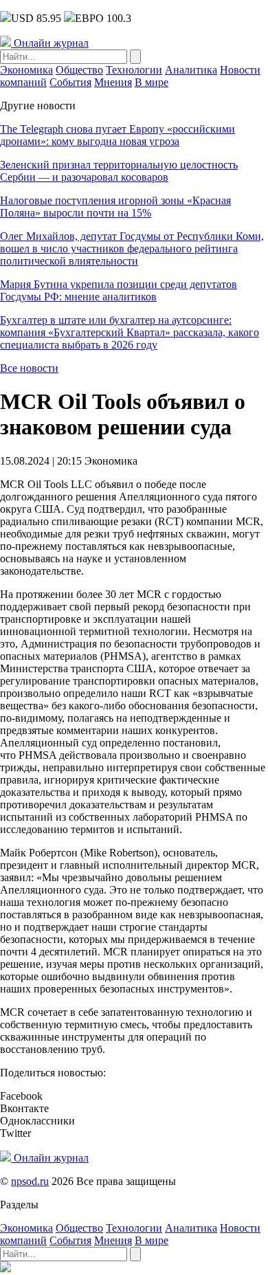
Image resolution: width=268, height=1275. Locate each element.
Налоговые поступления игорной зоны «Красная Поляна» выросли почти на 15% (115, 207)
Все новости (29, 368)
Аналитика (191, 70)
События (70, 82)
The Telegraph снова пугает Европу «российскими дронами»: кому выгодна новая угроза (117, 135)
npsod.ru (30, 1181)
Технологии (134, 70)
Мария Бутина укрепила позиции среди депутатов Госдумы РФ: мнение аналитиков (118, 290)
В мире (151, 82)
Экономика (26, 70)
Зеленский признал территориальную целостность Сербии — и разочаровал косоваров (119, 171)
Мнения (113, 82)
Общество (79, 70)
